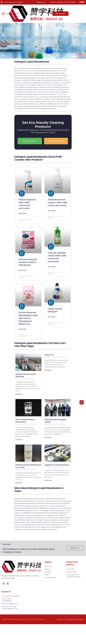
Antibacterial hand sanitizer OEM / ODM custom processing (57, 202)
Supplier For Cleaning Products (57, 465)
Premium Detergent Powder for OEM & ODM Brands (28, 262)
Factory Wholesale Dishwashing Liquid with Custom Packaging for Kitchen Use (28, 318)
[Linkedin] (3, 584)
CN (80, 2)
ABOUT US (49, 355)
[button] (3, 13)
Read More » (23, 213)
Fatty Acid (26, 73)
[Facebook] (8, 584)
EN (83, 2)
